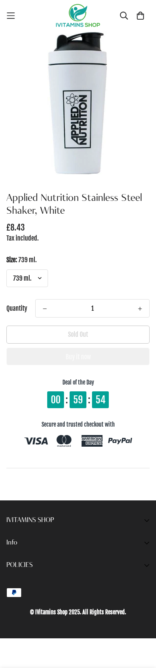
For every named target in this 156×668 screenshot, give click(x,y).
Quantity (16, 308)
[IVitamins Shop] (78, 15)
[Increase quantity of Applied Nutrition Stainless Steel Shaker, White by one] (140, 309)
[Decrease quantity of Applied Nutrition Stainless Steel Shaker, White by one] (45, 309)
